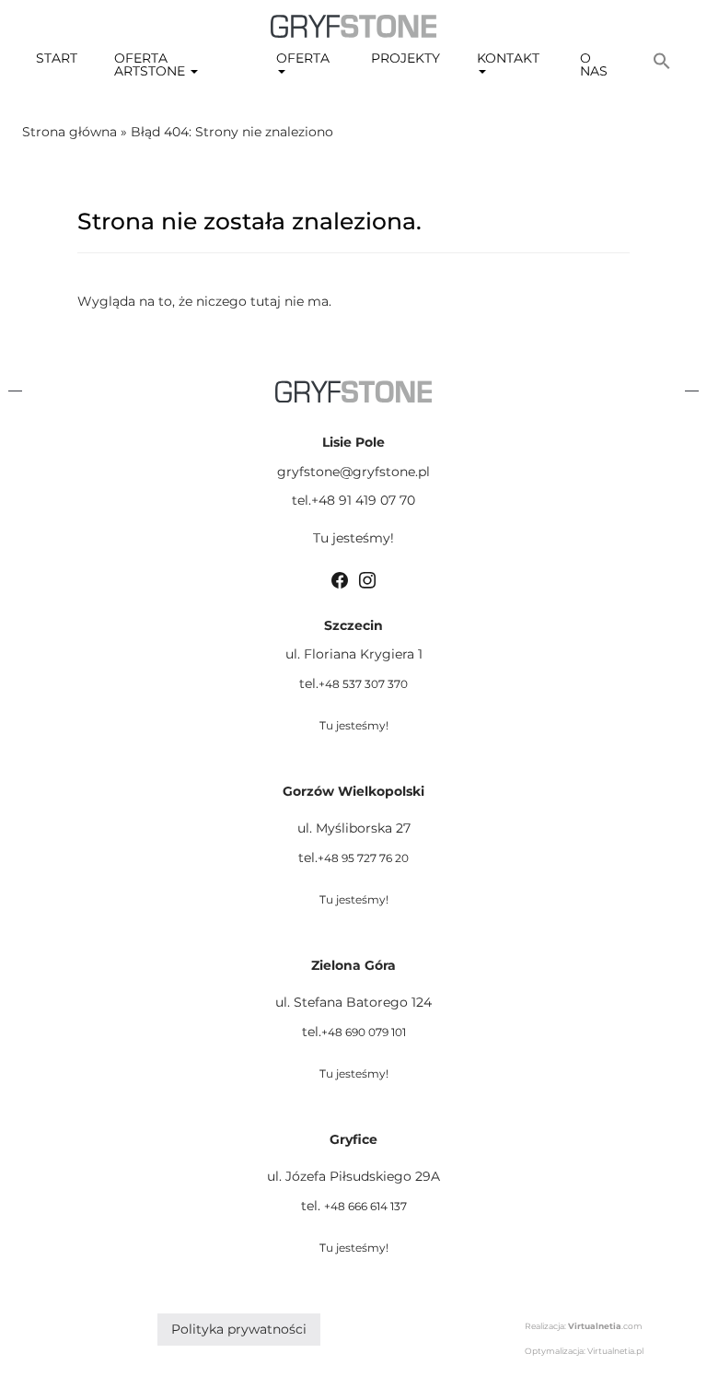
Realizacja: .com (584, 1326)
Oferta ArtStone (151, 64)
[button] (662, 62)
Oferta (303, 58)
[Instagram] (367, 578)
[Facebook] (339, 578)
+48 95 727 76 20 (363, 858)
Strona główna (69, 131)
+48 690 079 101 (363, 1032)
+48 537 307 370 (363, 684)
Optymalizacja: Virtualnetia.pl (584, 1351)
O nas (594, 64)
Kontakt (508, 58)
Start (56, 58)
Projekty (405, 58)
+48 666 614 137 (365, 1206)
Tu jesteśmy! (353, 538)
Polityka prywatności (239, 1329)
